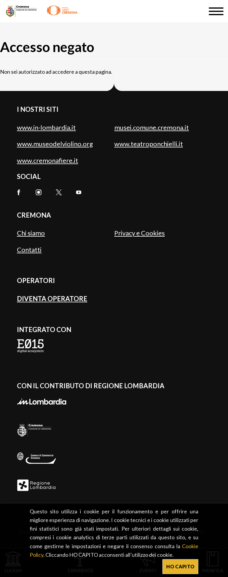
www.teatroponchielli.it (148, 144)
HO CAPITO (180, 566)
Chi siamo (31, 233)
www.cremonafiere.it (47, 160)
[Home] (41, 11)
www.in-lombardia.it (46, 127)
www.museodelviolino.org (55, 144)
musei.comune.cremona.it (151, 127)
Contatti (29, 250)
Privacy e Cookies (139, 233)
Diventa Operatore (52, 299)
